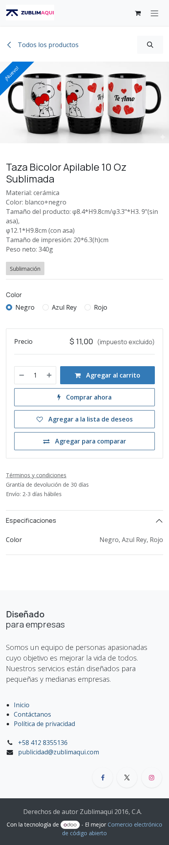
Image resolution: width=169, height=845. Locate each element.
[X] (127, 777)
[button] (150, 45)
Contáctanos (32, 714)
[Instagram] (151, 777)
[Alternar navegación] (154, 13)
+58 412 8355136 (43, 742)
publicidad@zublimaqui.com (58, 752)
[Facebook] (102, 777)
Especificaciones (31, 520)
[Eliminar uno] (22, 375)
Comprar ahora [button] (88, 397)
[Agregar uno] (49, 375)
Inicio (21, 705)
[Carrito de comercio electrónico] (137, 13)
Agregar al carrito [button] (112, 375)
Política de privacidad (44, 723)
